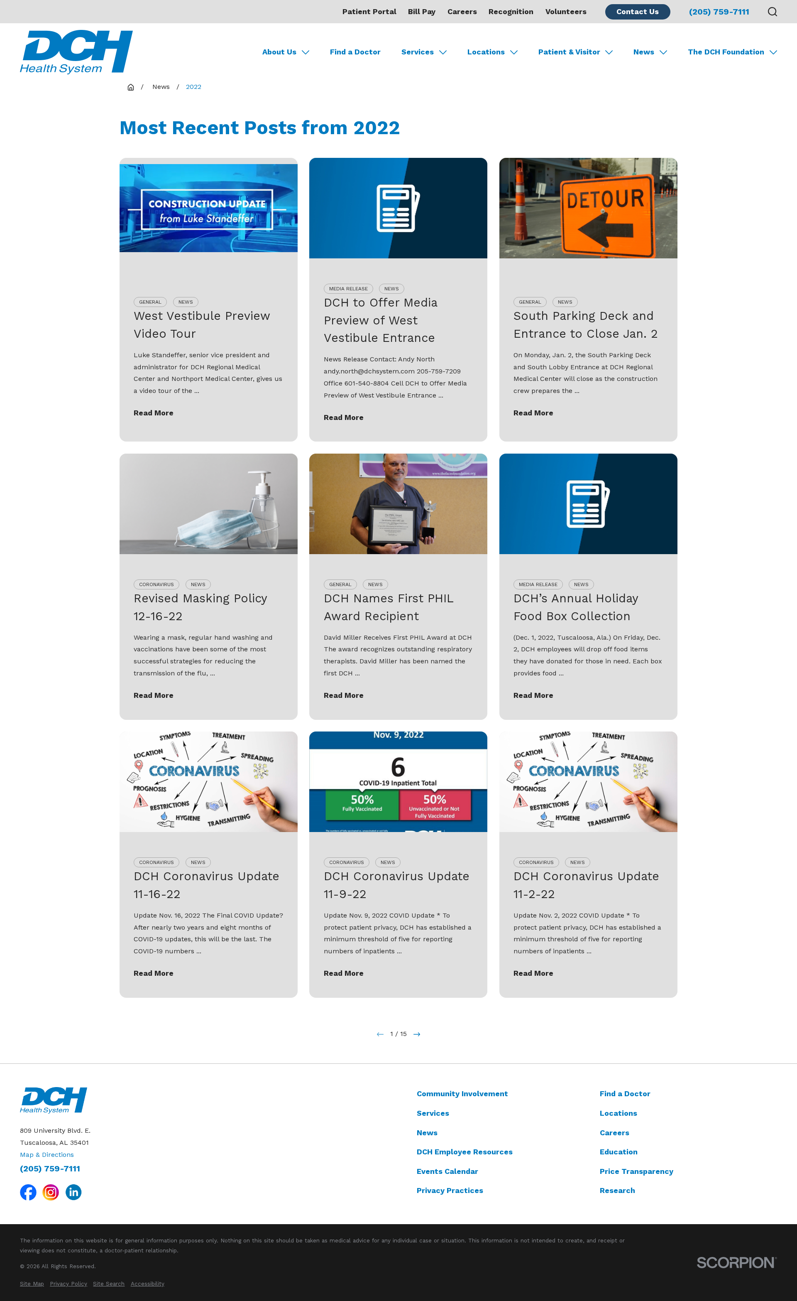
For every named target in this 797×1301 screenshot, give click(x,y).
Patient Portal (369, 11)
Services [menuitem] (417, 51)
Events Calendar (447, 1171)
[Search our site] (772, 11)
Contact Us (637, 11)
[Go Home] (130, 87)
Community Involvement (462, 1093)
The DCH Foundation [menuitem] (726, 51)
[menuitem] (32, 1284)
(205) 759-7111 (719, 11)
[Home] (76, 52)
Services (433, 1113)
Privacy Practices (450, 1190)
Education (619, 1151)
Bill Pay (421, 11)
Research (617, 1190)
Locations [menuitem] (486, 51)
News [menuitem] (643, 51)
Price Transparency (636, 1171)
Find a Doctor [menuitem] (355, 51)
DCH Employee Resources (465, 1151)
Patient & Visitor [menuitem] (569, 51)
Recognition (511, 11)
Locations (618, 1113)
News (427, 1132)
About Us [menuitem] (279, 51)
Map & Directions (47, 1155)
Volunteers (566, 11)
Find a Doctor (625, 1093)
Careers (462, 11)
